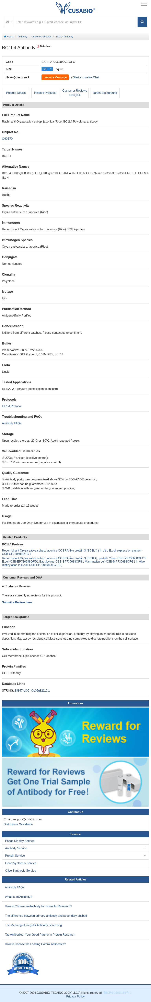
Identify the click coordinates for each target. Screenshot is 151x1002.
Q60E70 (7, 138)
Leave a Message (55, 77)
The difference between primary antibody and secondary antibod (46, 915)
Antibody (22, 36)
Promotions (75, 703)
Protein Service (15, 855)
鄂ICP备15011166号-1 (117, 992)
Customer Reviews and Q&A (74, 93)
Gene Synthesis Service (20, 863)
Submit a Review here (17, 602)
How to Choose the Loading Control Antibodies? (35, 944)
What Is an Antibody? (18, 896)
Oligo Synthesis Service (20, 870)
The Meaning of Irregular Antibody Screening (33, 925)
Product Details (16, 92)
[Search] (142, 22)
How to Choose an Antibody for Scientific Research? (38, 906)
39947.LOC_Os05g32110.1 (32, 690)
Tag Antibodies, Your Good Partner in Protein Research (40, 934)
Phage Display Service (19, 840)
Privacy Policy (75, 996)
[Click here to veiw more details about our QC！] (23, 963)
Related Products (45, 92)
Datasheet (45, 46)
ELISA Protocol (11, 406)
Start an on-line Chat (86, 77)
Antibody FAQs (11, 423)
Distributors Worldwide (17, 824)
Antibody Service (16, 848)
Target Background (105, 92)
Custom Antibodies (41, 36)
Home (9, 36)
